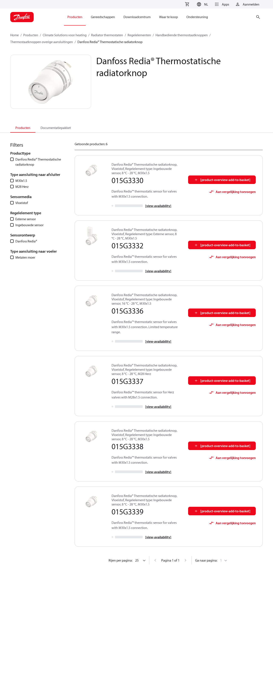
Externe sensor (25, 219)
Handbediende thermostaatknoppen (181, 35)
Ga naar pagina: (206, 560)
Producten (30, 35)
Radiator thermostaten (107, 35)
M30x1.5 (21, 180)
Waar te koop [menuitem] (168, 17)
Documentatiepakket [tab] (56, 128)
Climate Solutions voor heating (65, 35)
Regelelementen (139, 35)
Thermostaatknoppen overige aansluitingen (41, 42)
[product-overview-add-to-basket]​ (225, 180)
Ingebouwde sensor (29, 225)
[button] (202, 4)
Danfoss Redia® (26, 241)
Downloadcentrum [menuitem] (137, 17)
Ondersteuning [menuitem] (197, 17)
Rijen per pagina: (120, 560)
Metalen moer (25, 257)
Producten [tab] (22, 128)
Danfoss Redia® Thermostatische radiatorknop (38, 162)
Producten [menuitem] (74, 17)
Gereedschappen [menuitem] (103, 17)
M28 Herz (22, 186)
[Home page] (22, 17)
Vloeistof (21, 203)
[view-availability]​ (158, 206)
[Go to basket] (187, 4)
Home (14, 35)
